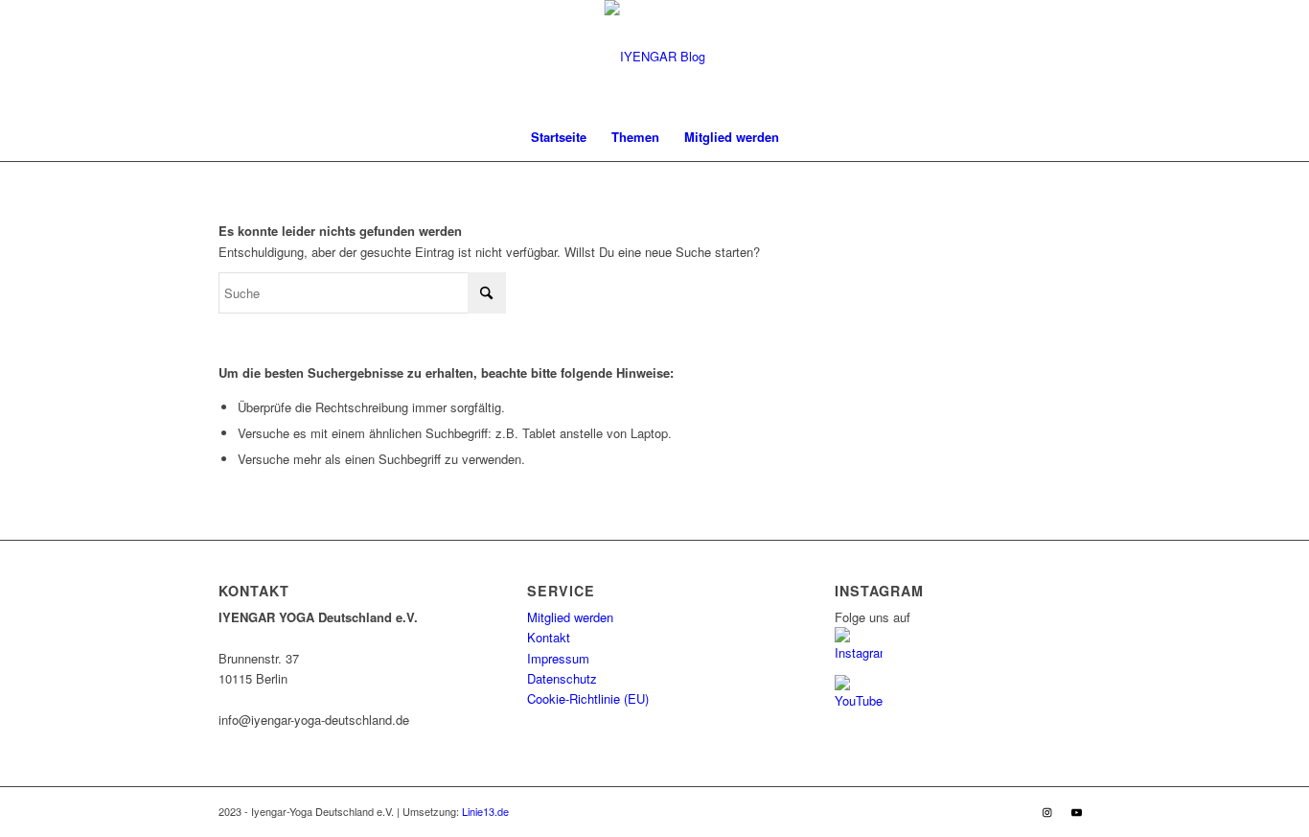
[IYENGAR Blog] (655, 56)
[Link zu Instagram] (1047, 811)
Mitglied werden (570, 617)
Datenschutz (562, 678)
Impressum (558, 658)
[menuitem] (558, 137)
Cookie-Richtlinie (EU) (588, 698)
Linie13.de (485, 811)
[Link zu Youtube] (1076, 811)
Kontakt (548, 637)
